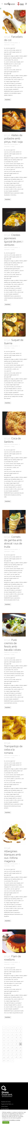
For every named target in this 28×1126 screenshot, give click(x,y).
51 (8, 1060)
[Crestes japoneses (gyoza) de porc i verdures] (14, 220)
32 (12, 1047)
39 (20, 1050)
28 (16, 1044)
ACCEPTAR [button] (5, 1122)
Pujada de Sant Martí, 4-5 (7, 1104)
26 (8, 1044)
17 (12, 1037)
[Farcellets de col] (14, 21)
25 (4, 1044)
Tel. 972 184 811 (5, 1108)
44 (20, 1054)
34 (20, 1047)
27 (12, 1044)
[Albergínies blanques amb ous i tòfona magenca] (14, 833)
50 (4, 1060)
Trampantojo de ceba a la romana (13, 749)
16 (8, 1037)
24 (20, 1040)
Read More (7, 99)
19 (20, 1037)
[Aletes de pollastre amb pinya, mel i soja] (14, 120)
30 (4, 1047)
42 (12, 1054)
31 (8, 1047)
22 (12, 1040)
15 (4, 1037)
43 (16, 1054)
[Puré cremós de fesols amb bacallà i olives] (14, 625)
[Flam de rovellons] (14, 941)
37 (12, 1050)
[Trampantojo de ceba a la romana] (14, 728)
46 (8, 1057)
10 (4, 1034)
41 (8, 1054)
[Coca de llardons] (14, 423)
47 (12, 1057)
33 (16, 1047)
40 (4, 1054)
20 (4, 1040)
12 (12, 1034)
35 (4, 1050)
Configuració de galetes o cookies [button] (11, 1120)
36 (8, 1050)
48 (16, 1057)
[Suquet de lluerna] (14, 325)
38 (16, 1050)
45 (4, 1057)
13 (16, 1034)
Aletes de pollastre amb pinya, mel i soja (13, 138)
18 (16, 1037)
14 (20, 1034)
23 (16, 1040)
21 (8, 1040)
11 (8, 1034)
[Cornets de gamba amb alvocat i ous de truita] (14, 521)
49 (20, 1057)
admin (16, 42)
